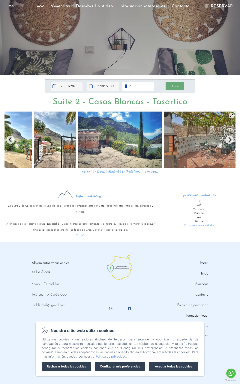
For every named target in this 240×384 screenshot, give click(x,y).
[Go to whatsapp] (231, 373)
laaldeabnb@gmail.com (48, 305)
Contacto (181, 6)
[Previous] (10, 140)
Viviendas (60, 6)
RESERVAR (222, 6)
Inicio (39, 6)
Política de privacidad (192, 305)
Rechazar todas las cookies (66, 366)
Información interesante (142, 6)
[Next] (229, 140)
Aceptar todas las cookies (173, 366)
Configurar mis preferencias (120, 366)
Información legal (196, 316)
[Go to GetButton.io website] (231, 380)
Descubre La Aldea (94, 6)
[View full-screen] (231, 115)
